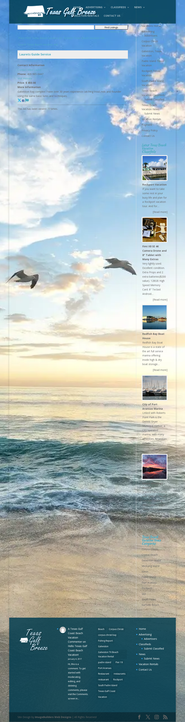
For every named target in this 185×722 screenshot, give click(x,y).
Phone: (22, 74)
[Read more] (160, 212)
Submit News (152, 113)
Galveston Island (151, 560)
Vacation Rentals (86, 15)
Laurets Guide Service (35, 54)
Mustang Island (151, 566)
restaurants (119, 673)
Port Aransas (149, 582)
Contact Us (112, 15)
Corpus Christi (150, 549)
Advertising (94, 7)
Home (77, 7)
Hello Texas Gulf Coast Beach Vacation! (77, 650)
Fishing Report (105, 640)
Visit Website (25, 78)
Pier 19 (119, 662)
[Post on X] (19, 100)
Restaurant (103, 673)
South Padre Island (107, 685)
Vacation (102, 696)
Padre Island (149, 577)
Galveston (103, 646)
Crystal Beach (150, 554)
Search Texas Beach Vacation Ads (38, 44)
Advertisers (150, 35)
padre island (104, 662)
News (138, 7)
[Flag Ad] (27, 100)
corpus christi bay (107, 634)
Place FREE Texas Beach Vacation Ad (40, 38)
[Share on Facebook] (23, 100)
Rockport (147, 588)
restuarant (103, 679)
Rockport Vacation (154, 184)
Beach (101, 629)
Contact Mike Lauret (29, 70)
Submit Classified (154, 99)
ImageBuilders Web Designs (53, 717)
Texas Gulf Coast (106, 691)
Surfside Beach (150, 605)
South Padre (149, 599)
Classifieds (118, 7)
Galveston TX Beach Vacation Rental (108, 654)
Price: (21, 82)
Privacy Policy (150, 130)
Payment (147, 124)
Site (144, 594)
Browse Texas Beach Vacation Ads (84, 38)
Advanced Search (118, 31)
